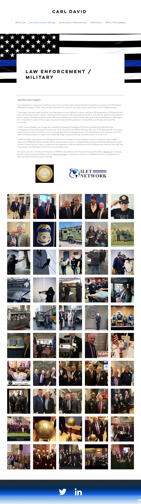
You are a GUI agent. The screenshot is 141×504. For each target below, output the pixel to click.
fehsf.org (107, 152)
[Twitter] (63, 492)
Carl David (69, 11)
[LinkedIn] (78, 492)
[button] (18, 206)
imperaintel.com (59, 154)
